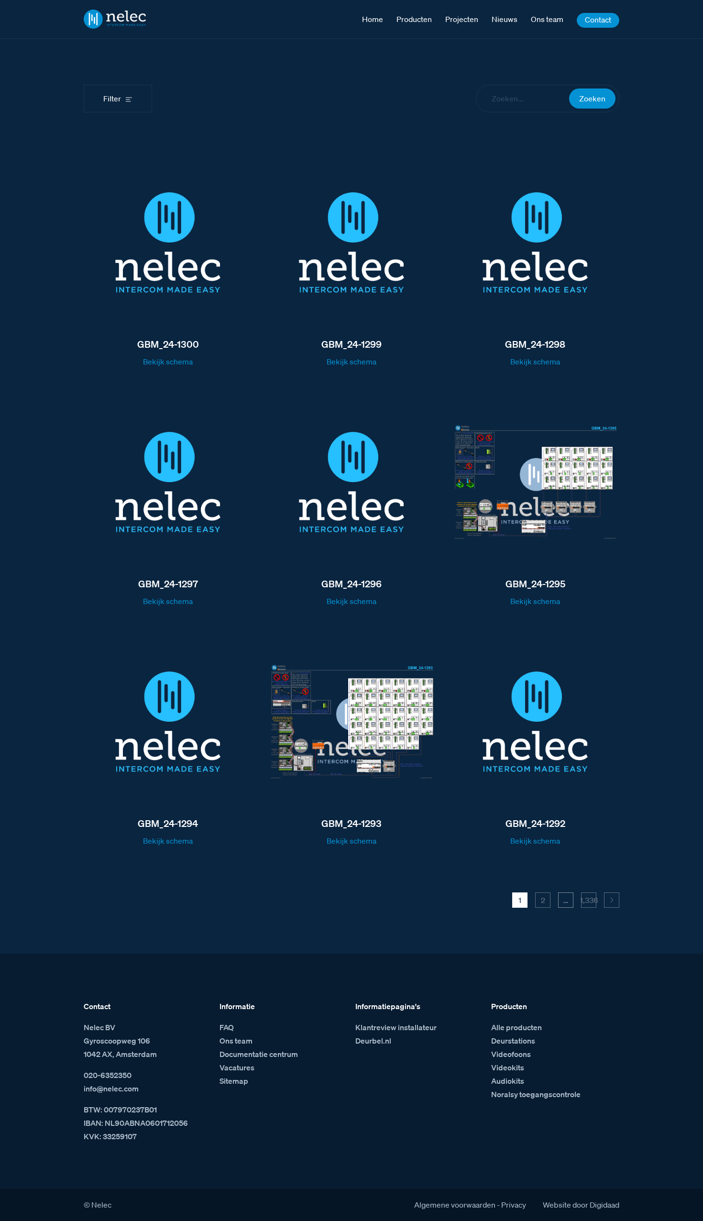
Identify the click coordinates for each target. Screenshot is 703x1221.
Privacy (513, 1205)
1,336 (588, 900)
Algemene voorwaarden (454, 1205)
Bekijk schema (168, 361)
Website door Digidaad (581, 1205)
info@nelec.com (111, 1088)
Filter (112, 98)
